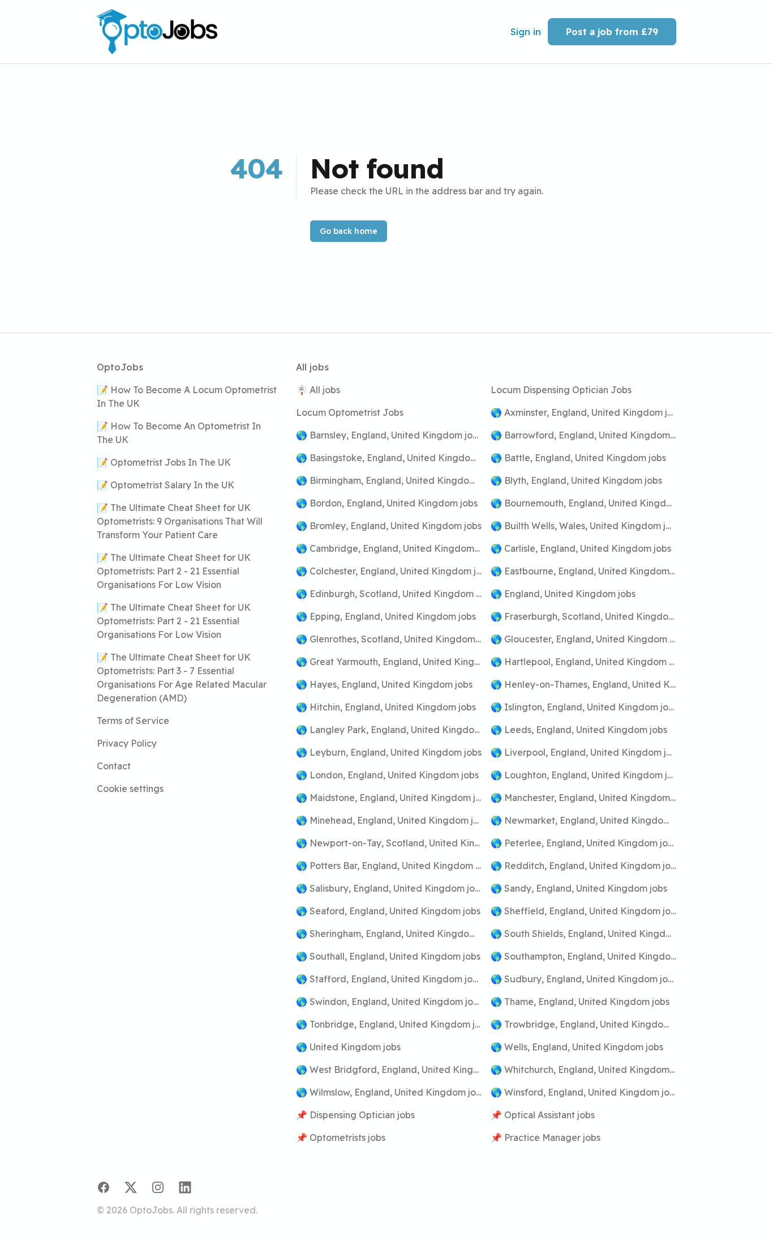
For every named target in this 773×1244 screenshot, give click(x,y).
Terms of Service (133, 720)
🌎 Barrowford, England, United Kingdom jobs (583, 435)
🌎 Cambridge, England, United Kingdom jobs (389, 548)
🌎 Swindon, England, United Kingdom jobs (389, 1001)
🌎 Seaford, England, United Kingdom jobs (388, 911)
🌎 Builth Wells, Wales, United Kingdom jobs (583, 525)
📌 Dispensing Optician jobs (355, 1115)
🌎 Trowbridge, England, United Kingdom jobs (583, 1024)
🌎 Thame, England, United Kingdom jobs (580, 1001)
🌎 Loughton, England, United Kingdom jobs (583, 775)
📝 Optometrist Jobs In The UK (164, 462)
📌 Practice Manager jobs (545, 1137)
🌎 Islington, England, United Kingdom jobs (583, 707)
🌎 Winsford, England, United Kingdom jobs (583, 1092)
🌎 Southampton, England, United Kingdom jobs (583, 956)
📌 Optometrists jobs (340, 1137)
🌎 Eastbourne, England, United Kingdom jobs (583, 571)
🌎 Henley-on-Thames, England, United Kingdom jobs (583, 684)
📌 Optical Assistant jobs (543, 1115)
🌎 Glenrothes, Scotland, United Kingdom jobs (389, 639)
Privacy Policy (127, 743)
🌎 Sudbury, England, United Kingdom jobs (583, 979)
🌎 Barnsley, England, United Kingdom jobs (389, 435)
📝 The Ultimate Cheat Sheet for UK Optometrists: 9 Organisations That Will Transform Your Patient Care (180, 521)
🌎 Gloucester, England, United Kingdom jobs (583, 639)
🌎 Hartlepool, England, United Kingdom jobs (583, 661)
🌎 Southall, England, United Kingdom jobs (388, 956)
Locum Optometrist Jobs (349, 412)
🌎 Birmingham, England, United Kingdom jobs (389, 480)
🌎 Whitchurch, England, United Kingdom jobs (583, 1069)
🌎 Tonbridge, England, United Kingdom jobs (389, 1024)
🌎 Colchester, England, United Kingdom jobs (389, 571)
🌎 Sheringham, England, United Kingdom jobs (389, 933)
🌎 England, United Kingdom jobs (563, 593)
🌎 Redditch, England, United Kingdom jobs (583, 865)
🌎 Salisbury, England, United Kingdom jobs (389, 888)
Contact (114, 766)
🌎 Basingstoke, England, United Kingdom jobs (389, 457)
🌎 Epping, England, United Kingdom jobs (386, 616)
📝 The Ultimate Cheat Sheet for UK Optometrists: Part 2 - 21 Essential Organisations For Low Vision (174, 571)
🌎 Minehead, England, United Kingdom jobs (389, 820)
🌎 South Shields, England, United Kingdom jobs (583, 933)
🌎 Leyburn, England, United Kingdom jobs (389, 752)
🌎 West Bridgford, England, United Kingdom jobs (389, 1069)
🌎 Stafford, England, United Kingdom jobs (389, 979)
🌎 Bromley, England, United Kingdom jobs (389, 525)
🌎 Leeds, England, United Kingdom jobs (579, 729)
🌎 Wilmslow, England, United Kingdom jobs (389, 1092)
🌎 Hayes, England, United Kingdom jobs (384, 684)
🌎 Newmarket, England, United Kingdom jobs (583, 820)
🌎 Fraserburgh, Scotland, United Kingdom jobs (583, 616)
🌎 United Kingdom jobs (348, 1047)
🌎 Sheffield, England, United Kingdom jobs (583, 911)
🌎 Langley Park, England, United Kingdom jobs (389, 729)
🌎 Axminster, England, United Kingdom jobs (583, 412)
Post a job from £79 (612, 31)
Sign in (525, 31)
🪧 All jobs (318, 389)
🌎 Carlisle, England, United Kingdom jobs (581, 548)
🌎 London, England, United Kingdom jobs (387, 775)
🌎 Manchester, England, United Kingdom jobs (583, 797)
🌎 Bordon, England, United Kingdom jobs (387, 503)
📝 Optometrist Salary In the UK (165, 485)
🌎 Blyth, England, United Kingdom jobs (576, 480)
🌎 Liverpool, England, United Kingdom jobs (583, 752)
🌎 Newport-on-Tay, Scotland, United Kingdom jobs (389, 843)
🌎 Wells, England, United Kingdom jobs (577, 1047)
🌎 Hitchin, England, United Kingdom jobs (386, 707)
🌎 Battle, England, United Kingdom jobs (578, 457)
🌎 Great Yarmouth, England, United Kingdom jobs (389, 661)
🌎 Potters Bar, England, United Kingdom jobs (389, 865)
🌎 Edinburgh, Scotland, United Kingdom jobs (389, 593)
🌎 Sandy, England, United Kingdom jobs (579, 888)
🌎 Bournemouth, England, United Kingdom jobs (583, 503)
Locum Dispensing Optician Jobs (561, 389)
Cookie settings (130, 788)
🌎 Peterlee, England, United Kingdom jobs (583, 843)
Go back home (348, 231)
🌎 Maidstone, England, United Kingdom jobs (389, 797)
